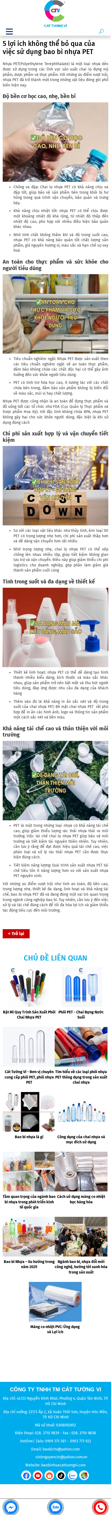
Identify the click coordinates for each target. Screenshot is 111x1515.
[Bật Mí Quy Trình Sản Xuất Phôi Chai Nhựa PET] (29, 987)
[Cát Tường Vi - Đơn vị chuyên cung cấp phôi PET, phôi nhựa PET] (29, 1047)
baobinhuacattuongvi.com (63, 1465)
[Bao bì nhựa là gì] (29, 1112)
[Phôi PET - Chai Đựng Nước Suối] (81, 987)
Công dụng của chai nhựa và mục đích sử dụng (81, 1140)
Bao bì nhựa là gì (29, 1137)
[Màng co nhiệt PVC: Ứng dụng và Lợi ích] (55, 1302)
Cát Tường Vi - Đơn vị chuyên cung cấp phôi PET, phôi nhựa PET (29, 1077)
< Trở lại (16, 933)
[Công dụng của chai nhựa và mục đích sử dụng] (81, 1112)
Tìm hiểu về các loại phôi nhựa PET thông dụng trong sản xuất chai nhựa (81, 1077)
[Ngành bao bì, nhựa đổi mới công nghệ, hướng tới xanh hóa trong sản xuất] (81, 1237)
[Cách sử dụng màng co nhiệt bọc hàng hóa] (81, 1171)
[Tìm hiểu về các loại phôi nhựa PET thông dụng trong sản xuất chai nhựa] (81, 1047)
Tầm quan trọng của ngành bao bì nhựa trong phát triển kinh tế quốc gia (29, 1202)
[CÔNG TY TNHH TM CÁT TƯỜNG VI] (55, 13)
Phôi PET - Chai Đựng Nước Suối (81, 1015)
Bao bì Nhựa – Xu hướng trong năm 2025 (29, 1264)
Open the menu (9, 31)
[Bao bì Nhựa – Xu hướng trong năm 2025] (29, 1237)
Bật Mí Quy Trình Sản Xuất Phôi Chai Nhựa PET (29, 1015)
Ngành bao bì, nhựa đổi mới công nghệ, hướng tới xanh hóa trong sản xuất (81, 1267)
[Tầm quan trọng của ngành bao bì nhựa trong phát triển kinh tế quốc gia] (29, 1171)
